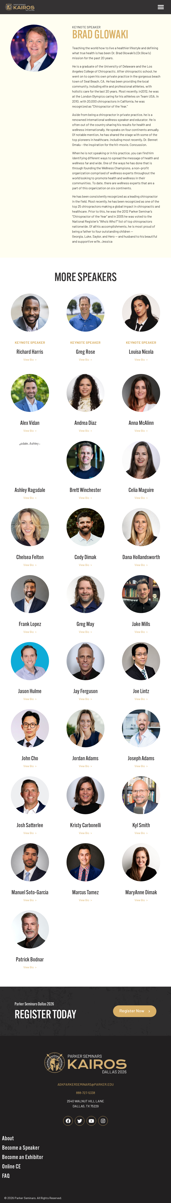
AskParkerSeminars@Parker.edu (86, 1084)
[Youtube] (91, 1121)
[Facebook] (68, 1121)
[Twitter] (79, 1121)
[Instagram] (103, 1121)
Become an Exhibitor (22, 1157)
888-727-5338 (85, 1093)
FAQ (6, 1176)
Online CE (11, 1167)
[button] (161, 7)
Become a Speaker (20, 1148)
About (8, 1139)
